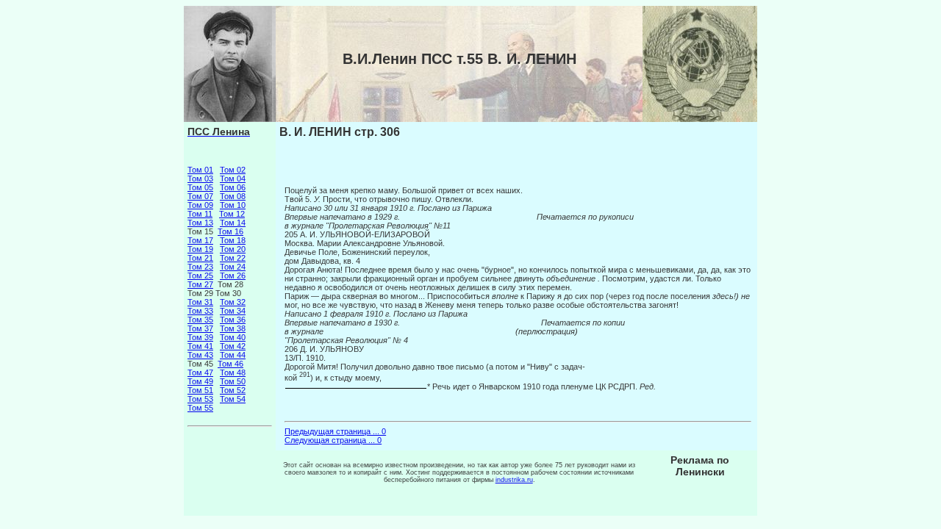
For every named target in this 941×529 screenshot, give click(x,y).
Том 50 (233, 381)
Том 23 (200, 266)
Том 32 (233, 302)
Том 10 (233, 205)
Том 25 (200, 275)
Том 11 (199, 213)
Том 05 (200, 187)
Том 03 (200, 178)
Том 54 (233, 399)
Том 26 (233, 275)
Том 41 (200, 346)
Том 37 (200, 328)
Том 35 (200, 319)
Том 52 (233, 390)
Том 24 (233, 266)
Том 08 (233, 196)
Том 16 (230, 231)
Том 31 (200, 302)
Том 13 (200, 222)
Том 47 (200, 372)
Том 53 (200, 399)
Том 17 (200, 240)
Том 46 (230, 363)
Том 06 (233, 187)
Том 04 (233, 178)
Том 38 (233, 328)
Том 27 (200, 284)
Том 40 (233, 337)
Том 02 (233, 169)
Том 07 (200, 196)
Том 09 (200, 205)
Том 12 (232, 213)
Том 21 (200, 257)
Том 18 (233, 240)
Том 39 (200, 337)
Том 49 (200, 381)
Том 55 (200, 407)
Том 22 (233, 257)
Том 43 (200, 354)
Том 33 (200, 310)
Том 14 (233, 222)
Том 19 (200, 249)
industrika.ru (514, 479)
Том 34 (233, 310)
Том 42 (233, 346)
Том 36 (233, 319)
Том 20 (233, 249)
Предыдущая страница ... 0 (335, 431)
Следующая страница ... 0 (333, 440)
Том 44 (233, 354)
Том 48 (233, 372)
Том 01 (200, 169)
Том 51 (200, 390)
